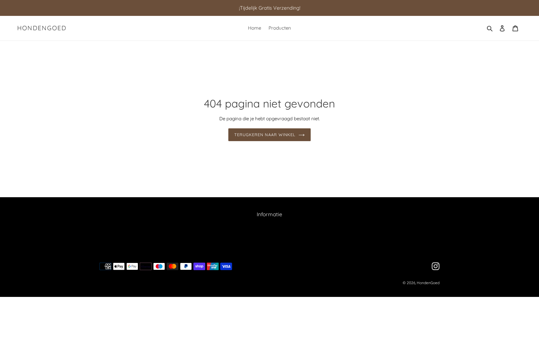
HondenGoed (41, 28)
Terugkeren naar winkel (264, 134)
